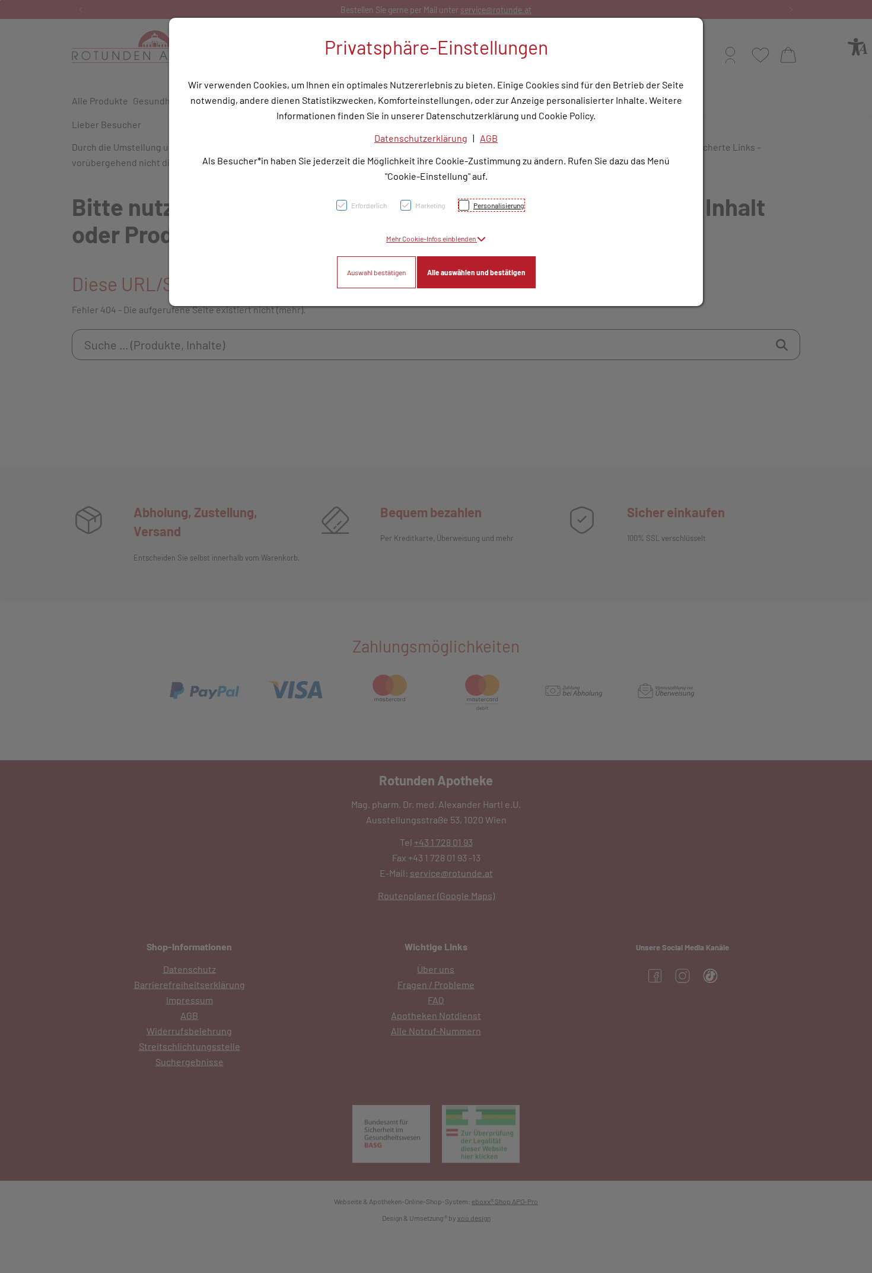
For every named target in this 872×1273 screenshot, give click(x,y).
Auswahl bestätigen (376, 272)
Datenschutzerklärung (420, 138)
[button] (436, 238)
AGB (489, 138)
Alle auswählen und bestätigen (476, 272)
